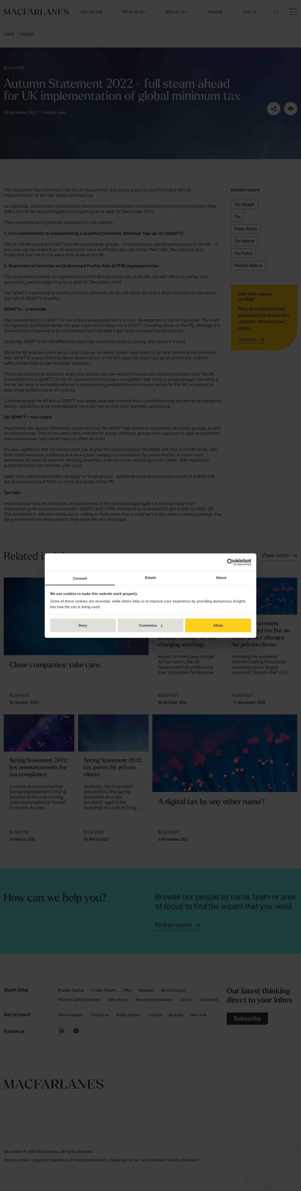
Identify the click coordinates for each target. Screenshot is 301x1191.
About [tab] (221, 577)
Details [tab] (150, 577)
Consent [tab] (80, 578)
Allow (218, 625)
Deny (83, 625)
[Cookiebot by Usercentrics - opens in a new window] (230, 562)
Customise (148, 625)
